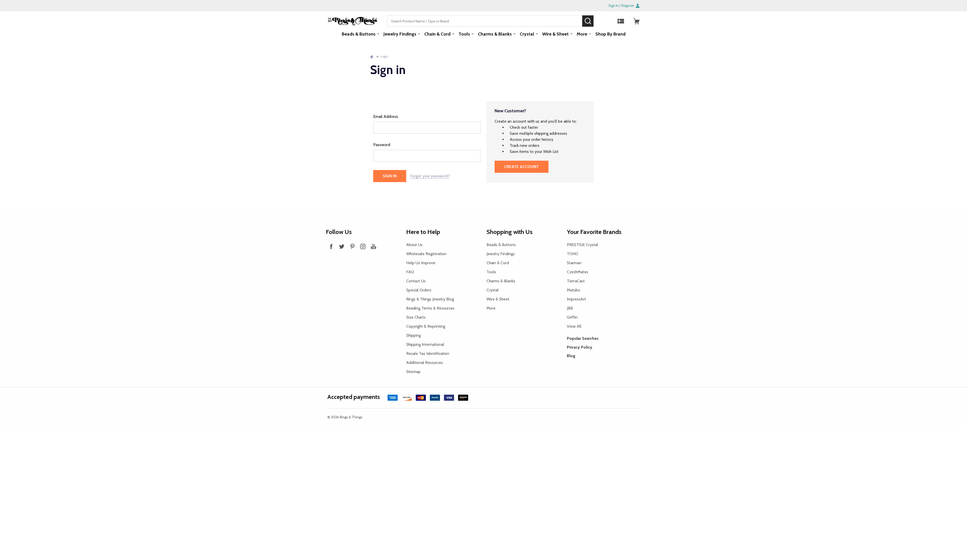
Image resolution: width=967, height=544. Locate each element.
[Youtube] (373, 246)
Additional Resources (424, 362)
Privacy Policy (579, 347)
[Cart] (636, 21)
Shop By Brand (610, 34)
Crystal (527, 34)
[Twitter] (341, 246)
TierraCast (576, 281)
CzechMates (577, 271)
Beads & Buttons (358, 34)
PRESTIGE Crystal (582, 244)
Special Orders (418, 290)
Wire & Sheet (555, 34)
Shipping (413, 335)
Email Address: (386, 116)
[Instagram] (363, 246)
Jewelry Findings (400, 34)
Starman (574, 262)
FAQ (410, 271)
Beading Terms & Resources (430, 308)
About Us (414, 244)
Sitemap (413, 371)
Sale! (601, 21)
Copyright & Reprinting (425, 326)
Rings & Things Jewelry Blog (430, 299)
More (582, 34)
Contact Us (416, 281)
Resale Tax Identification (427, 353)
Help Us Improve (420, 262)
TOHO (572, 253)
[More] (378, 34)
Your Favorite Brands (594, 231)
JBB (570, 308)
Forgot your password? (430, 176)
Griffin (572, 317)
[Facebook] (331, 246)
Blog (571, 355)
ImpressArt (576, 299)
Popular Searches (583, 338)
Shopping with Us (510, 231)
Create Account (521, 166)
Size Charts (416, 317)
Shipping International (425, 344)
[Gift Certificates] (620, 21)
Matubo (573, 290)
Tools (464, 34)
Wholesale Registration (426, 253)
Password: (382, 144)
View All (574, 326)
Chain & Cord (437, 34)
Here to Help (423, 231)
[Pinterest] (352, 246)
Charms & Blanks (495, 34)
